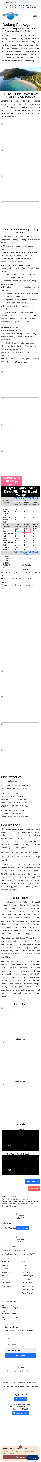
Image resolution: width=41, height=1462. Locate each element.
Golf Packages (27, 1276)
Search (25, 16)
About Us (5, 1265)
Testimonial (6, 1283)
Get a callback (20, 1399)
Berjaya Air (20, 1129)
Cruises (24, 1265)
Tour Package (27, 1283)
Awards (5, 1269)
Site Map (34, 1386)
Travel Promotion (28, 1293)
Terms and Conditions (11, 1386)
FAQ (3, 1276)
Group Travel (26, 1279)
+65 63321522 (9, 1228)
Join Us (5, 1279)
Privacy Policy (25, 1386)
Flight (24, 1269)
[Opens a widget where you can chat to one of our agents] (32, 1458)
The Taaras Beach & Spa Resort (20, 1154)
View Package (21, 1457)
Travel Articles (7, 1286)
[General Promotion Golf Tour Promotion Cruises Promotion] (20, 1350)
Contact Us (6, 1272)
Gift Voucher (26, 1272)
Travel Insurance (28, 1289)
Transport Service (28, 1286)
